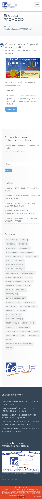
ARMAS (25, 240)
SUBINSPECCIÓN (24, 327)
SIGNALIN (10, 327)
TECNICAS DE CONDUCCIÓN (15, 335)
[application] (21, 461)
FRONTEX (28, 281)
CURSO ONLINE (12, 273)
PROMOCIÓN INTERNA (14, 319)
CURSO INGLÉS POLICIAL (14, 269)
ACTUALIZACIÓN (12, 240)
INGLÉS (9, 290)
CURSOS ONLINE (28, 273)
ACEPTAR (21, 497)
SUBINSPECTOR (12, 331)
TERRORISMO (34, 335)
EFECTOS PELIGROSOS (13, 277)
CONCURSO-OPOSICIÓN (14, 256)
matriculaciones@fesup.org (15, 151)
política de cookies (23, 494)
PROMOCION (10, 53)
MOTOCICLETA (11, 306)
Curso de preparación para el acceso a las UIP (21, 45)
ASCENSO (10, 244)
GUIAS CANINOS (24, 285)
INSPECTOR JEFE (12, 294)
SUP (36, 331)
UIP (16, 53)
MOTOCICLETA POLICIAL (28, 306)
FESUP (28, 277)
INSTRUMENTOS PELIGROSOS (16, 298)
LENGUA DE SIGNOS (13, 302)
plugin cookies (36, 496)
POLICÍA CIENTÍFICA (13, 315)
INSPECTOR (21, 290)
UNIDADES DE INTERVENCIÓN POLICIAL (19, 344)
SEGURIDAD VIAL (28, 323)
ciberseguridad (24, 248)
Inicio (6, 26)
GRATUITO (10, 285)
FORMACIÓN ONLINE (13, 281)
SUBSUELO (26, 331)
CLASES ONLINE (26, 252)
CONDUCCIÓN (31, 256)
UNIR (9, 348)
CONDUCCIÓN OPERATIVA (15, 260)
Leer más (11, 109)
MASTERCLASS (30, 302)
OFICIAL (10, 310)
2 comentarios (26, 51)
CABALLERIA (10, 248)
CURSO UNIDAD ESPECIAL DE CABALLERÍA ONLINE (20, 402)
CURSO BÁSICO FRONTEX (14, 265)
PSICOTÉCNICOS (12, 323)
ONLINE (21, 310)
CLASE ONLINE (11, 252)
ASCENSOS (22, 244)
